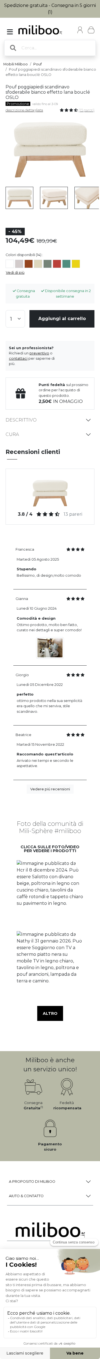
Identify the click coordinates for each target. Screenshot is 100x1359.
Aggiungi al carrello (62, 318)
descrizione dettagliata (24, 110)
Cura (12, 434)
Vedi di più (15, 272)
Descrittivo (21, 420)
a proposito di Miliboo (32, 1181)
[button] (50, 893)
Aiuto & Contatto (26, 1196)
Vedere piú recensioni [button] (50, 789)
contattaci (18, 358)
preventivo (39, 353)
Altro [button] (50, 1013)
